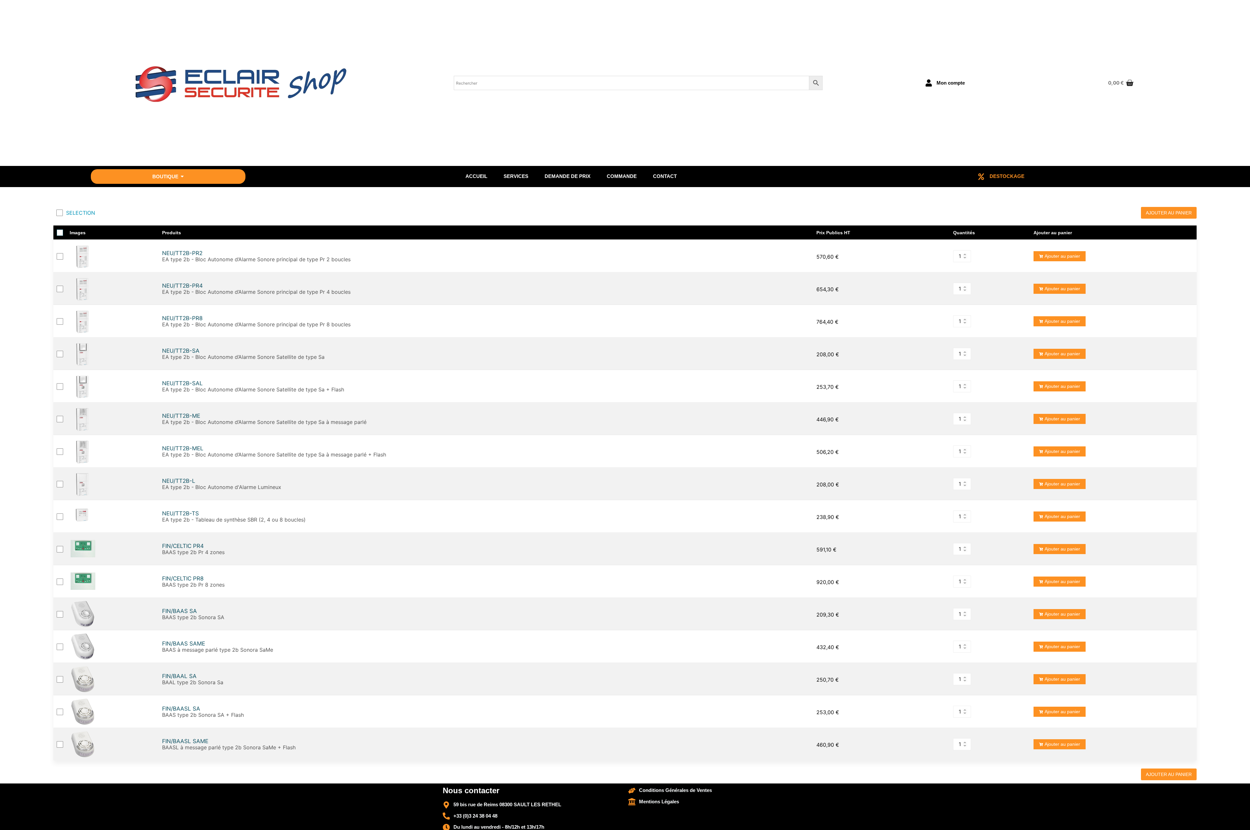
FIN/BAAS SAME (183, 644)
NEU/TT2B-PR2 (182, 253)
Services (516, 176)
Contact (665, 176)
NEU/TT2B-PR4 (182, 286)
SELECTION (80, 213)
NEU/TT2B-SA (181, 351)
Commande (622, 176)
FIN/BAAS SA (179, 611)
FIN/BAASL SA (181, 709)
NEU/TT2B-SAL (182, 383)
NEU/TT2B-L (178, 481)
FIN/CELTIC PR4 (183, 546)
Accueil (476, 176)
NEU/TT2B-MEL (182, 448)
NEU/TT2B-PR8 (182, 318)
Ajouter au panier (1062, 256)
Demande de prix (567, 176)
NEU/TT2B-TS (180, 513)
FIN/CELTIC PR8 (182, 579)
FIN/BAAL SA (179, 676)
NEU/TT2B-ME (181, 416)
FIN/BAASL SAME (185, 741)
